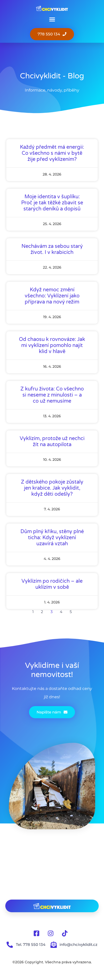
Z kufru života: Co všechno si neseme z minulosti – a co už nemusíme (52, 395)
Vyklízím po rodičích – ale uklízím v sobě (52, 584)
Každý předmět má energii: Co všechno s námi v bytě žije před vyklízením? (52, 153)
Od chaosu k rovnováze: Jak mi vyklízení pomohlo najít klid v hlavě (52, 345)
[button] (52, 19)
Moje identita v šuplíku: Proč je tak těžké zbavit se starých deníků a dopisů (52, 203)
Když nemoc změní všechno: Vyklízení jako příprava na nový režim (52, 296)
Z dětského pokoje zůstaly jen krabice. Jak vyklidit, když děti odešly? (52, 488)
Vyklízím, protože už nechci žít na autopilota (52, 441)
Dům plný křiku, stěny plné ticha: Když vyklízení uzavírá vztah (52, 538)
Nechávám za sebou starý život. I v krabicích (52, 249)
